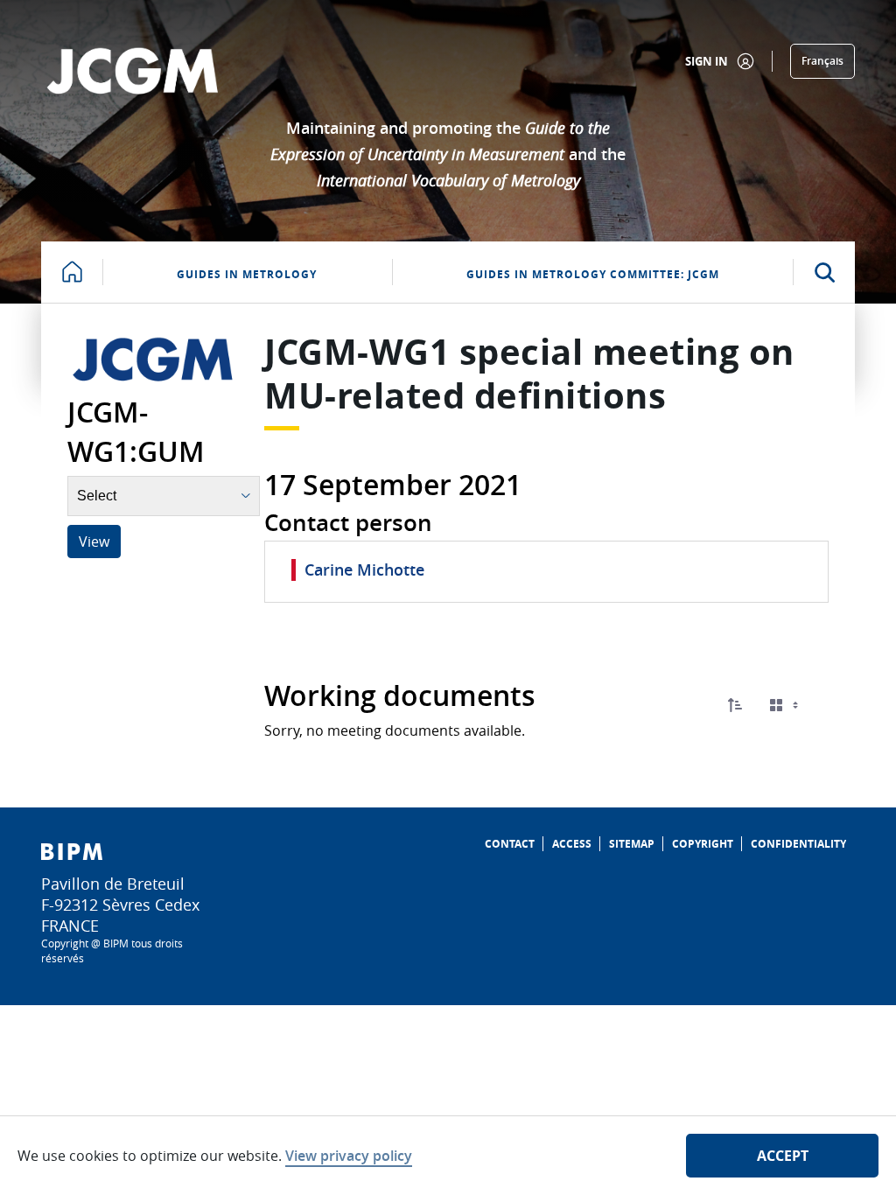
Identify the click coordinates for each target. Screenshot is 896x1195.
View (94, 541)
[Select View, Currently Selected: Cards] (785, 705)
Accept (782, 1155)
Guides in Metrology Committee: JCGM (592, 274)
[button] (735, 705)
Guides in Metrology (247, 274)
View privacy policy (348, 1155)
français (823, 60)
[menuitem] (509, 843)
